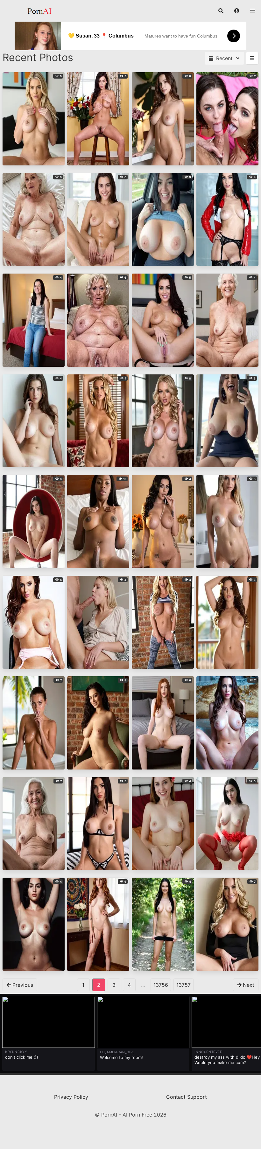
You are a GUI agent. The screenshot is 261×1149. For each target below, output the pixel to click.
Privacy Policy (71, 1097)
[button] (237, 11)
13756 (160, 985)
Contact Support (186, 1097)
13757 (183, 985)
